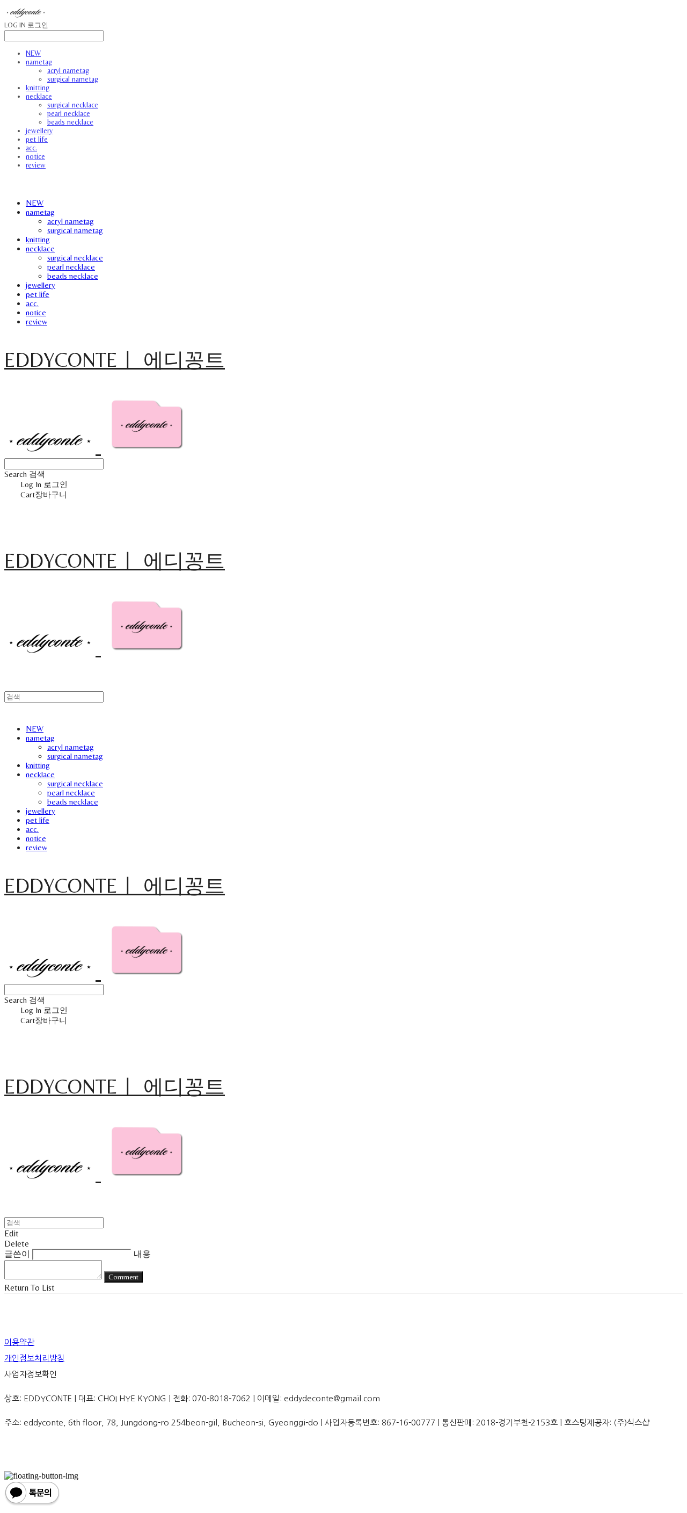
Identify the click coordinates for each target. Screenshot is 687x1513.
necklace (39, 96)
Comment (123, 1277)
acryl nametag (68, 70)
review (36, 165)
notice (35, 156)
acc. (31, 147)
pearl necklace (68, 113)
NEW (33, 53)
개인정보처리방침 (34, 1358)
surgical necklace (72, 104)
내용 (142, 1254)
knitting (37, 87)
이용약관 (19, 1342)
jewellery (39, 130)
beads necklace (70, 122)
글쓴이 (17, 1254)
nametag (39, 61)
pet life (37, 139)
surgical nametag (72, 79)
